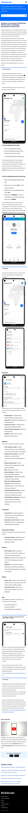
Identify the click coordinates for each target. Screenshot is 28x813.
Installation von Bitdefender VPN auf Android (11, 778)
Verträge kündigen (4, 807)
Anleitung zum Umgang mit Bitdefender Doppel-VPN (13, 775)
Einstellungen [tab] (5, 268)
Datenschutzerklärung (5, 798)
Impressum (3, 805)
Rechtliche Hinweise (5, 796)
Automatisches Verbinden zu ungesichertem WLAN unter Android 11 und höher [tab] (13, 617)
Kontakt (2, 802)
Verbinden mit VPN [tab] (6, 69)
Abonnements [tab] (5, 679)
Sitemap (2, 800)
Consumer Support (5, 6)
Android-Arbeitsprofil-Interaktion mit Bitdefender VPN (13, 767)
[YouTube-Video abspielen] (14, 729)
